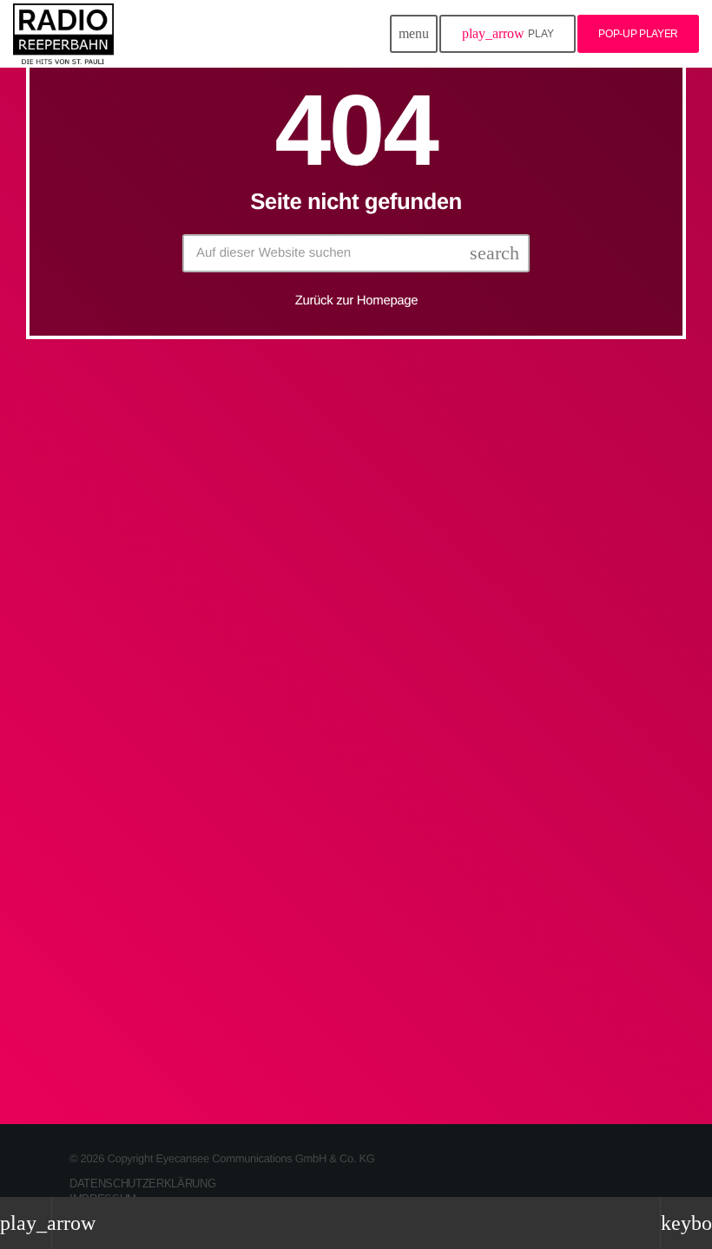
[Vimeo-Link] (63, 33)
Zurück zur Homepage (357, 300)
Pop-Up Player (638, 34)
